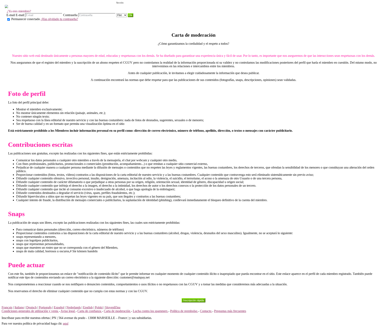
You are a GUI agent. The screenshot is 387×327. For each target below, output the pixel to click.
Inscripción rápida (193, 300)
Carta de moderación (117, 311)
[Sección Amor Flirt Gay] (122, 15)
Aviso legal (68, 311)
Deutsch (31, 307)
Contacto (206, 311)
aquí (65, 323)
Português (45, 307)
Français (7, 307)
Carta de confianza (89, 311)
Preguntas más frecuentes (230, 311)
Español (59, 307)
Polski (99, 307)
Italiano (19, 307)
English (88, 307)
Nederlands (73, 307)
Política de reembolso (184, 311)
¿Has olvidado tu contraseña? (59, 19)
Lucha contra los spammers (150, 311)
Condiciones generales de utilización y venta (30, 311)
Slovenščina (112, 307)
